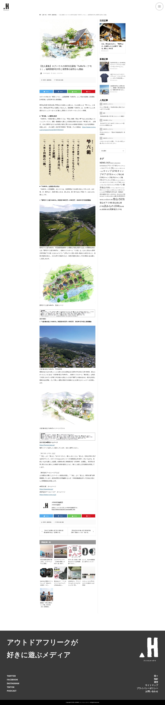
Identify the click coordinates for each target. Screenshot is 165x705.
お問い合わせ (151, 691)
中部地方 (109, 192)
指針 (156, 678)
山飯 (116, 196)
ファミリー (105, 190)
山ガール (105, 196)
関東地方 (116, 209)
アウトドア (112, 166)
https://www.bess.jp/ (46, 489)
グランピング (119, 180)
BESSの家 (58, 80)
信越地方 (105, 194)
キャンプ (110, 170)
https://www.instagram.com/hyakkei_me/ (63, 509)
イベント (108, 168)
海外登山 (103, 199)
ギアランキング (109, 180)
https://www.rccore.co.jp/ (48, 495)
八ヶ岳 (111, 194)
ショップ (117, 182)
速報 (62, 80)
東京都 (122, 196)
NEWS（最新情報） (47, 80)
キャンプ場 (109, 177)
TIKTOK (10, 687)
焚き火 (109, 199)
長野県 (105, 209)
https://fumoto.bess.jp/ (47, 445)
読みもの (112, 206)
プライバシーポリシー (147, 688)
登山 (119, 199)
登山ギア (106, 202)
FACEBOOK (12, 679)
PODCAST (11, 690)
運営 (156, 682)
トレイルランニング (111, 185)
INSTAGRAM (13, 683)
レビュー (117, 190)
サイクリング (109, 182)
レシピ (111, 190)
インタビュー (117, 168)
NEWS (105, 162)
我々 (156, 675)
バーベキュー (113, 187)
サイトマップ (151, 685)
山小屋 (111, 196)
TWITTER (11, 675)
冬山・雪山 (117, 194)
